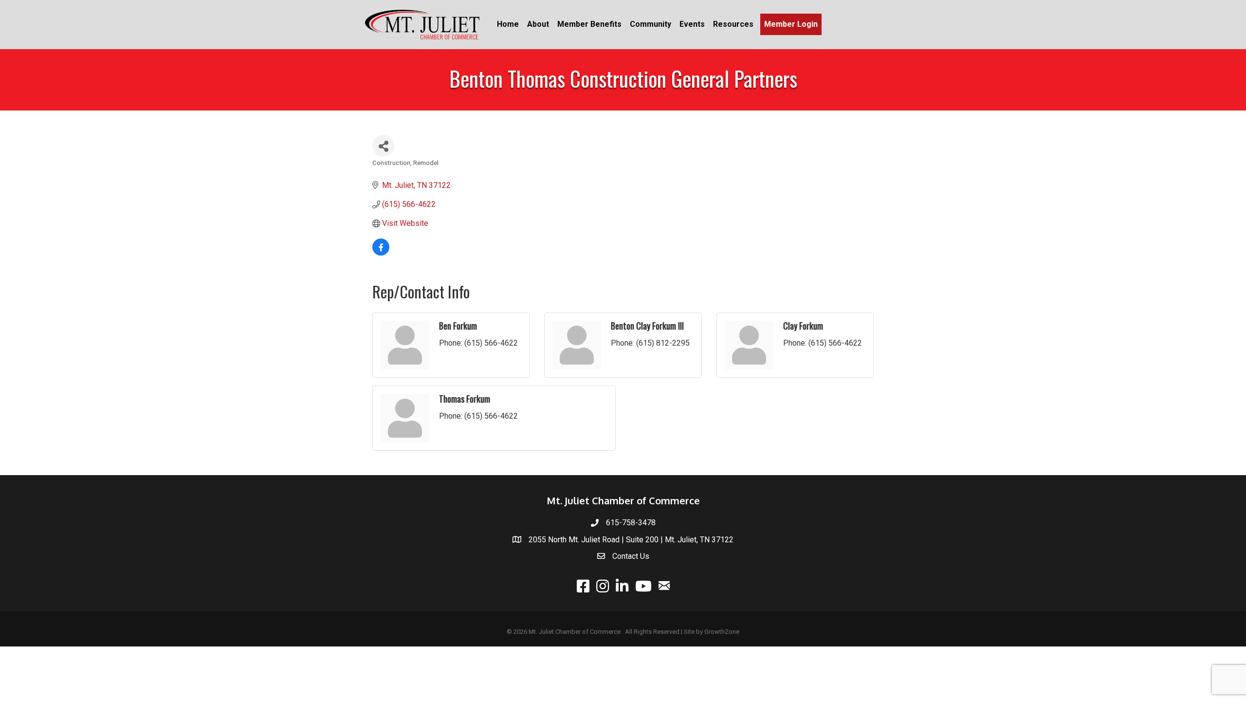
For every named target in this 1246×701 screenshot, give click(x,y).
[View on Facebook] (380, 253)
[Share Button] (383, 146)
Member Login (791, 24)
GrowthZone (721, 631)
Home (508, 24)
